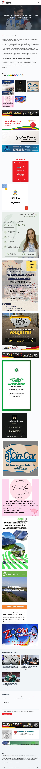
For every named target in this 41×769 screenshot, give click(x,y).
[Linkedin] (7, 75)
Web (29, 698)
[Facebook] (3, 75)
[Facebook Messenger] (17, 75)
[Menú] (38, 2)
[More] (22, 75)
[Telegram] (20, 75)
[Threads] (13, 75)
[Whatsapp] (9, 75)
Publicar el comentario (7, 714)
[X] (5, 75)
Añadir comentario (6, 702)
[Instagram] (15, 75)
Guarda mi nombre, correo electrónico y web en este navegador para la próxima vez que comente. (18, 711)
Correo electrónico (19, 698)
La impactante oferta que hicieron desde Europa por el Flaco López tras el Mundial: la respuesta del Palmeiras (10, 684)
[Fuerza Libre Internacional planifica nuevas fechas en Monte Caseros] (30, 660)
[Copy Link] (11, 75)
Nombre (4, 698)
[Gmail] (19, 75)
